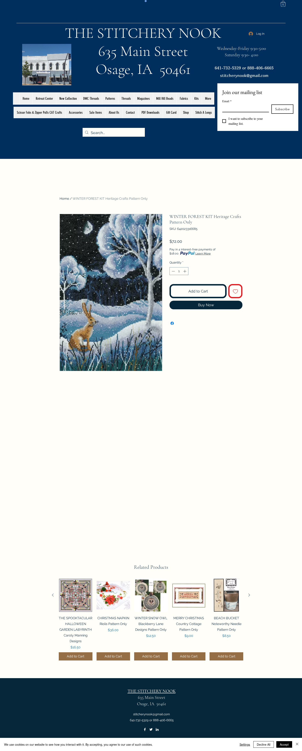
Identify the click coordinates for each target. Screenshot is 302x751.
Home (64, 199)
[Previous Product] (52, 595)
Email (227, 101)
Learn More (203, 253)
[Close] (297, 744)
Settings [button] (245, 744)
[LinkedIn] (157, 729)
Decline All (263, 744)
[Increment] (185, 271)
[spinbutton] (179, 271)
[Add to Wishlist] (235, 291)
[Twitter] (151, 729)
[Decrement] (173, 271)
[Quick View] (75, 595)
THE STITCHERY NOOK (143, 33)
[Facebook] (145, 729)
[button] (283, 4)
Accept (284, 744)
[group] (151, 619)
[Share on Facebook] (172, 323)
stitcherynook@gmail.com (244, 75)
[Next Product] (249, 595)
